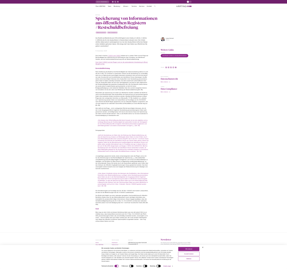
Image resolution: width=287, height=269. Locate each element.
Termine (134, 6)
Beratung (117, 6)
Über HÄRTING (100, 6)
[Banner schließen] (202, 247)
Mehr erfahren (164, 82)
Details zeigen (167, 266)
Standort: (99, 1)
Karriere (141, 6)
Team (109, 6)
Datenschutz (115, 244)
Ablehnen (188, 258)
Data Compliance (169, 88)
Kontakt (149, 6)
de (187, 1)
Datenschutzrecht (169, 78)
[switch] (131, 266)
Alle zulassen (188, 249)
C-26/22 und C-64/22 (114, 55)
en (190, 1)
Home (97, 242)
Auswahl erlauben (189, 253)
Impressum (114, 242)
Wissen (125, 6)
